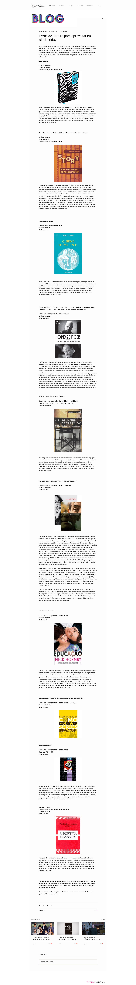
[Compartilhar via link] (51, 905)
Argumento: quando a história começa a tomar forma (92, 938)
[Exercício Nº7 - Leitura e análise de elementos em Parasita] (42, 928)
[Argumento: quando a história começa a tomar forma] (93, 928)
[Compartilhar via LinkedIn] (47, 905)
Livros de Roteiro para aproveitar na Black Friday (67, 938)
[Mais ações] (96, 31)
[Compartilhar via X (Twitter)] (43, 905)
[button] (61, 6)
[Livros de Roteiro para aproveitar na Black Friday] (68, 928)
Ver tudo (103, 919)
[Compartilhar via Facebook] (39, 905)
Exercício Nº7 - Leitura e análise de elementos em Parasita (41, 938)
